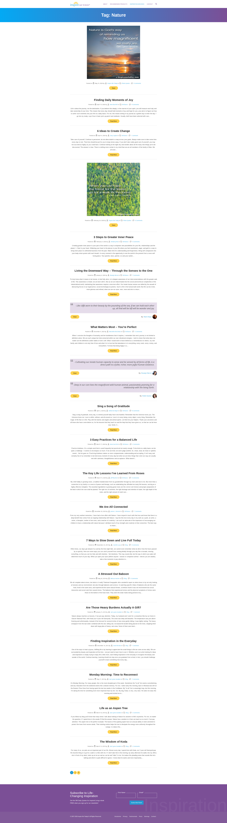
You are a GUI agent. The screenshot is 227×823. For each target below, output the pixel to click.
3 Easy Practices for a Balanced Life (113, 439)
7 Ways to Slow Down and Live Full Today (113, 540)
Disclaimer (117, 816)
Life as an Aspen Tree (113, 708)
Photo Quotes (126, 83)
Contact (153, 816)
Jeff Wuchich (114, 478)
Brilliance (125, 104)
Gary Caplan (113, 135)
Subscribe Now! (136, 803)
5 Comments (138, 331)
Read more (113, 121)
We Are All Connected (113, 506)
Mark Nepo (148, 317)
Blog (126, 545)
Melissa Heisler (114, 578)
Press (140, 816)
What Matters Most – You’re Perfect (113, 326)
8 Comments (135, 411)
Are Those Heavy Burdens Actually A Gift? (113, 607)
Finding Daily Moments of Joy (113, 99)
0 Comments (137, 83)
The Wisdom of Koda (113, 741)
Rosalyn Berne (114, 275)
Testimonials (133, 816)
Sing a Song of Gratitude (113, 406)
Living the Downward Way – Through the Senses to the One (113, 270)
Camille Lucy (117, 545)
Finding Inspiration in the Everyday (114, 640)
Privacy (125, 816)
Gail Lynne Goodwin (116, 612)
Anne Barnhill (114, 104)
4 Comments (135, 104)
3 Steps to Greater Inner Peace (113, 237)
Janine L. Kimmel (115, 511)
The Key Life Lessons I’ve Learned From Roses (113, 473)
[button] (156, 4)
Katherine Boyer (113, 411)
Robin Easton (147, 396)
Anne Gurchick (114, 444)
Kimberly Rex (114, 241)
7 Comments (136, 275)
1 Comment (134, 135)
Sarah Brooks (117, 645)
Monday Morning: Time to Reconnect (113, 674)
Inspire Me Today (112, 83)
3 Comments (136, 713)
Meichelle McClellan (115, 331)
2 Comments (136, 444)
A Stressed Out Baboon (113, 573)
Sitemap (146, 816)
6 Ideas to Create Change (113, 130)
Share (113, 88)
